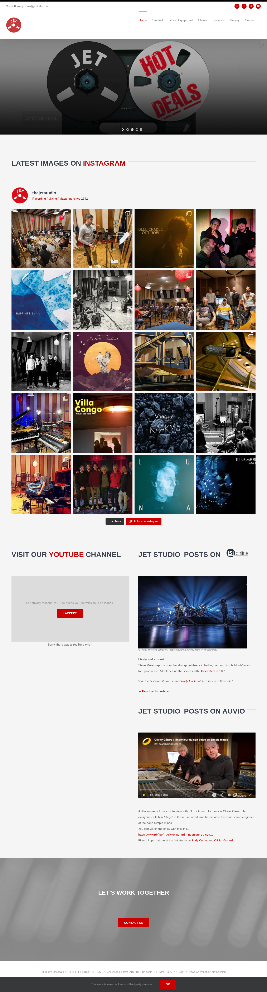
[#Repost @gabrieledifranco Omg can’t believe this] (41, 238)
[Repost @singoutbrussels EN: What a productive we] (164, 300)
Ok (168, 984)
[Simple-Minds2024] (192, 577)
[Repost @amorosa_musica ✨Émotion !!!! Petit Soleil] (102, 361)
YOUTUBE (67, 554)
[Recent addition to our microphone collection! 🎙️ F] (226, 361)
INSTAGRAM (104, 163)
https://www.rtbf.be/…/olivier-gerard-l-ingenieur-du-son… (175, 834)
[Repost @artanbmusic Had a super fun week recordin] (102, 300)
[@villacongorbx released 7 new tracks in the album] (102, 423)
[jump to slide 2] (132, 129)
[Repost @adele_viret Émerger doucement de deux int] (41, 361)
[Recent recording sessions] (41, 423)
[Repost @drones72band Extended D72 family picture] (226, 300)
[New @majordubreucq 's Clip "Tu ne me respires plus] (226, 484)
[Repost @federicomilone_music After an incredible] (226, 238)
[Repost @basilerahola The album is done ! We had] (102, 238)
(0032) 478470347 (177, 972)
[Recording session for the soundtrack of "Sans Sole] (226, 423)
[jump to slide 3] (137, 129)
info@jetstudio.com (37, 6)
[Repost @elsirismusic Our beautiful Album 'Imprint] (41, 300)
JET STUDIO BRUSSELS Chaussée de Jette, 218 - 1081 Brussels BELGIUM (120, 972)
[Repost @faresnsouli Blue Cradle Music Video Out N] (164, 238)
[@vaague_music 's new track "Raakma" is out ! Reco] (164, 423)
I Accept (70, 613)
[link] (189, 681)
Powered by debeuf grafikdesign (207, 972)
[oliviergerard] (197, 734)
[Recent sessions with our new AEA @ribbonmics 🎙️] (164, 361)
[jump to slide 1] (127, 129)
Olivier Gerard (209, 671)
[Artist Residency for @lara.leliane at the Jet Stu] (41, 484)
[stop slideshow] (141, 129)
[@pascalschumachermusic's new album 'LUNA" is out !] (164, 484)
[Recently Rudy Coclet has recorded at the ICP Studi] (102, 484)
